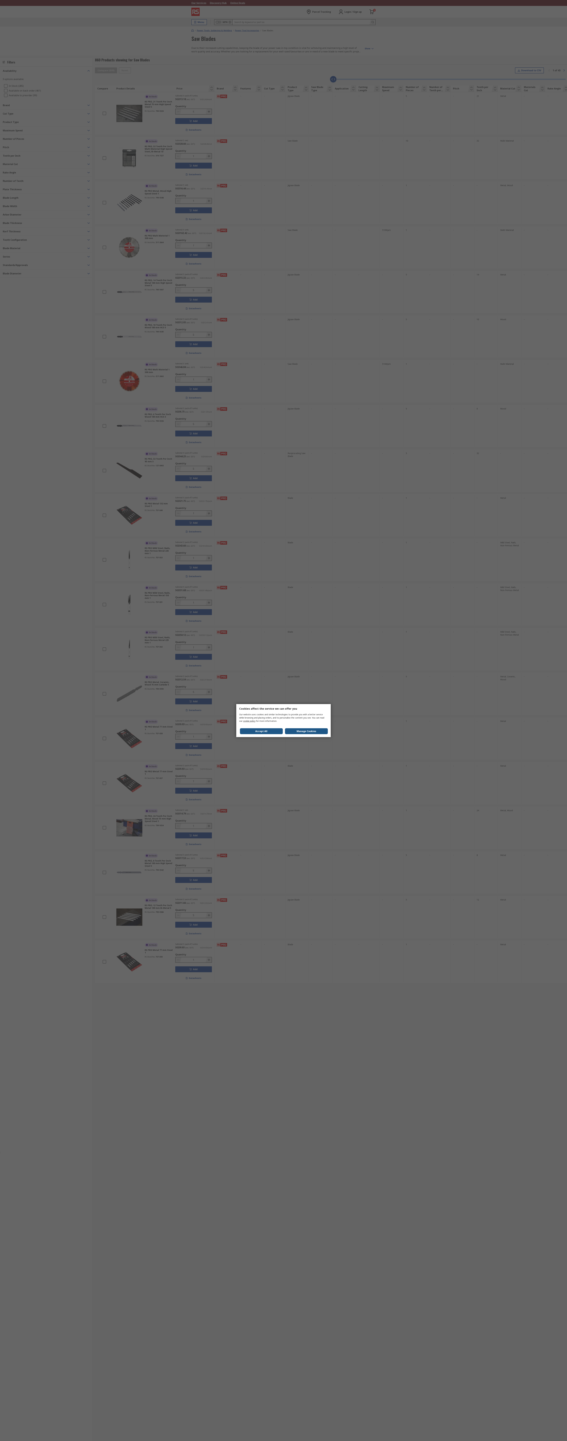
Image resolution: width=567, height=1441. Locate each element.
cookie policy (249, 721)
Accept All (261, 731)
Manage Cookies (306, 731)
